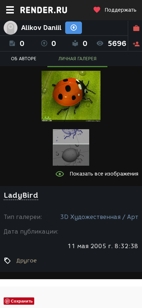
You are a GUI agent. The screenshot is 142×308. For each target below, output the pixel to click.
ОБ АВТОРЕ (23, 58)
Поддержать (120, 10)
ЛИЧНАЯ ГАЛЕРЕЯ (77, 58)
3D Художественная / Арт (99, 216)
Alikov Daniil (41, 28)
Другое (26, 260)
